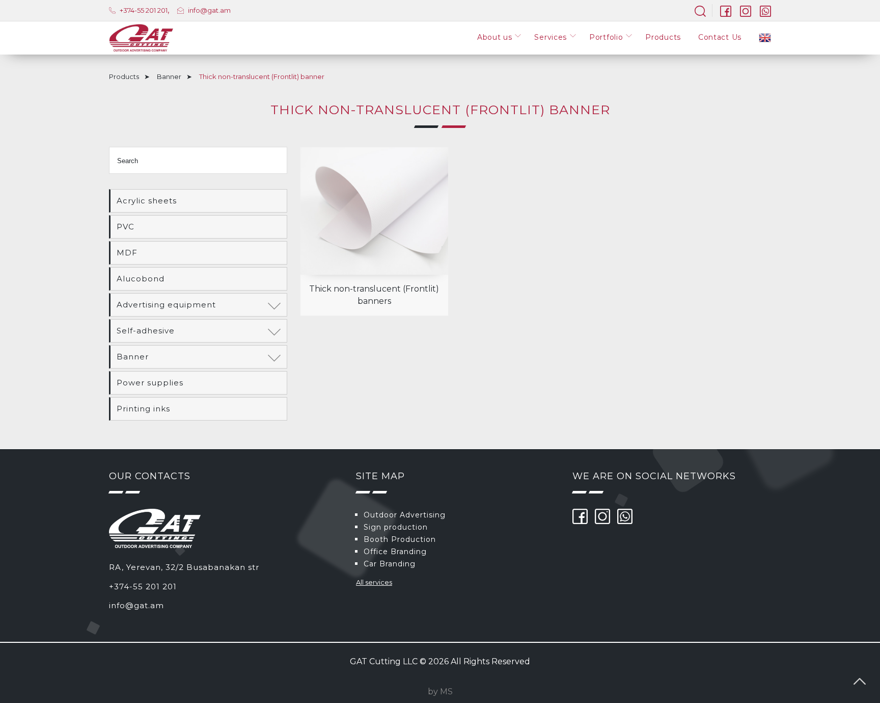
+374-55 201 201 (143, 10)
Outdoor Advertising (405, 514)
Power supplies (150, 382)
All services (374, 582)
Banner (169, 76)
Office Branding (395, 551)
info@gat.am (209, 10)
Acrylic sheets (147, 200)
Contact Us (719, 37)
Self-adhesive (146, 330)
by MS (440, 691)
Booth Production (400, 539)
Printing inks (143, 408)
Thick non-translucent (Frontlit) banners (374, 295)
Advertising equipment (166, 304)
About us (494, 37)
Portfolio (606, 37)
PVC (125, 226)
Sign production (396, 527)
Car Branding (390, 563)
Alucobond (140, 278)
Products (663, 37)
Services (550, 37)
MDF (127, 252)
